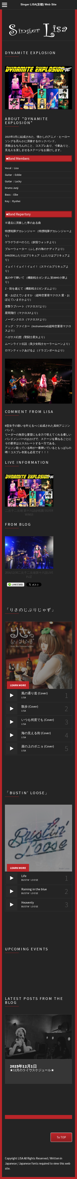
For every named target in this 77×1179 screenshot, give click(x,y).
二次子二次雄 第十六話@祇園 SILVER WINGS (29, 512)
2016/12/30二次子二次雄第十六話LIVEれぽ (29, 574)
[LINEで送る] (15, 584)
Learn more (18, 685)
